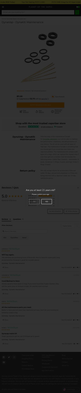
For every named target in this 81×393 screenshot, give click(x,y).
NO (34, 202)
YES (46, 202)
